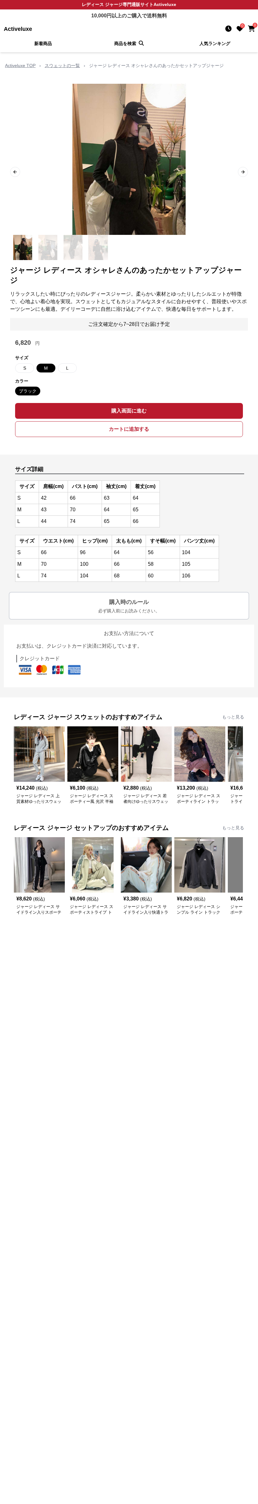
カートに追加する (129, 429)
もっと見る (233, 716)
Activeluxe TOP (20, 65)
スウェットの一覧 (62, 65)
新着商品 (43, 43)
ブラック (27, 391)
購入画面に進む (129, 410)
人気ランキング (214, 43)
